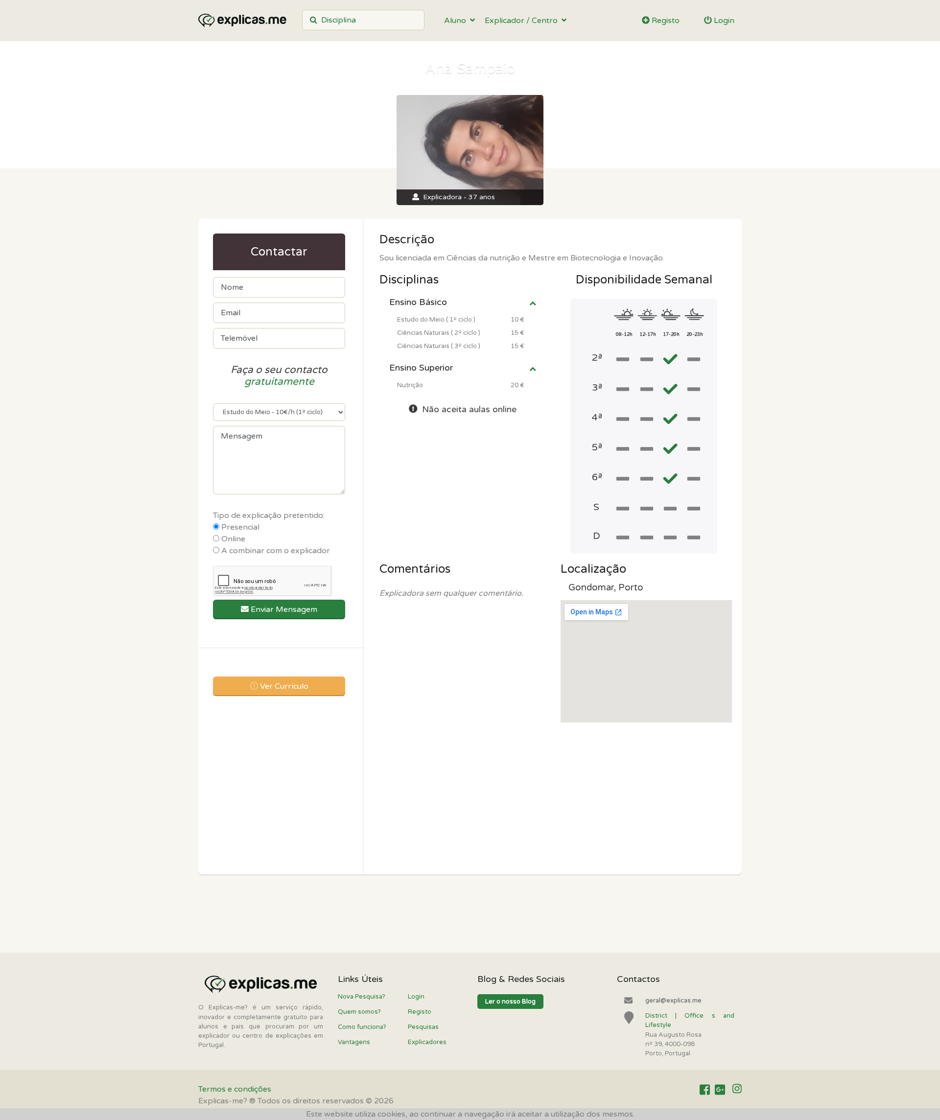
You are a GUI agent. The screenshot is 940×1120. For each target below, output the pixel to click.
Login (723, 20)
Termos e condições (234, 1089)
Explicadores (427, 1042)
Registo (665, 20)
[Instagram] (737, 1089)
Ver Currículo (283, 686)
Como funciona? (362, 1027)
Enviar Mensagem (283, 609)
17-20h (671, 334)
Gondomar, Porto (605, 587)
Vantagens (354, 1042)
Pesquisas (423, 1027)
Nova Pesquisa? (361, 997)
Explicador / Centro (523, 20)
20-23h (694, 334)
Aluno (457, 20)
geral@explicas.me (673, 1000)
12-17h (647, 334)
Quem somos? (359, 1012)
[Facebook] (705, 1089)
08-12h (624, 334)
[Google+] (720, 1089)
